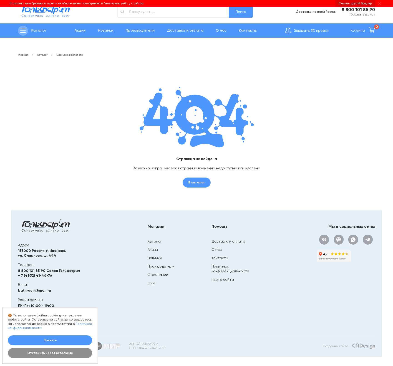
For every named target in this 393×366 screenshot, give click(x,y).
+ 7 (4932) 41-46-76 (35, 275)
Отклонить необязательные (50, 353)
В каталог (196, 182)
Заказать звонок (362, 14)
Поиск (241, 12)
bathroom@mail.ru (34, 290)
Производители (140, 30)
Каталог (155, 241)
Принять (50, 340)
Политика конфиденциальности (230, 268)
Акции (80, 30)
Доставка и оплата (185, 30)
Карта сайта (223, 279)
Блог (151, 283)
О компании (158, 275)
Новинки (105, 30)
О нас (221, 30)
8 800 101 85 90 (358, 9)
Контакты (248, 30)
